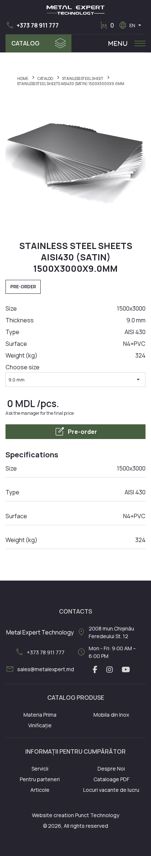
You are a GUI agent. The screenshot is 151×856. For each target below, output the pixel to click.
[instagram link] (109, 669)
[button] (32, 25)
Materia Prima (39, 714)
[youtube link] (126, 669)
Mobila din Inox (111, 714)
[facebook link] (95, 669)
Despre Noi (111, 768)
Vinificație (40, 725)
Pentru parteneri (40, 779)
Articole (39, 789)
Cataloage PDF (111, 779)
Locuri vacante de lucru (111, 789)
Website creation (53, 815)
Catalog (25, 43)
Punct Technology (97, 815)
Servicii (40, 768)
